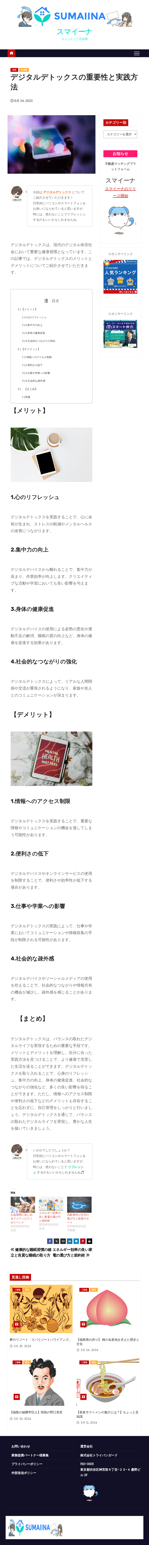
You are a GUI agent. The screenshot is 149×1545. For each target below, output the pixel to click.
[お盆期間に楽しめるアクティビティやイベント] (23, 1205)
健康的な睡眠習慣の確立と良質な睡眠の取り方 (31, 1252)
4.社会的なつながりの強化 (40, 341)
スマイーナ (74, 31)
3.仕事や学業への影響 (37, 373)
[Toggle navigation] (136, 53)
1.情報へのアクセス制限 (38, 357)
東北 (27, 1289)
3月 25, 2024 (22, 1346)
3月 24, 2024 (90, 1350)
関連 (27, 397)
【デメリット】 (30, 349)
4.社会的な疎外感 (35, 381)
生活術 (24, 69)
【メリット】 (29, 309)
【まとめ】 (29, 389)
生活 (14, 69)
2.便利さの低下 (33, 365)
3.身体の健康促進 (35, 333)
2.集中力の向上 (33, 325)
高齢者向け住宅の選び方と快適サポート (78, 1218)
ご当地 (17, 1289)
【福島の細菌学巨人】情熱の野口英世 (36, 1412)
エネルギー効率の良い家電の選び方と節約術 (50, 1217)
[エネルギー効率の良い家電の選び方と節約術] (51, 1204)
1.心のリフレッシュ (36, 317)
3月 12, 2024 (89, 1423)
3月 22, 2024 (22, 1419)
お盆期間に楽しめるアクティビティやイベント (21, 1218)
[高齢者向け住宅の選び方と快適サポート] (79, 1205)
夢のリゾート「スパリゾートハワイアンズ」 (41, 1339)
